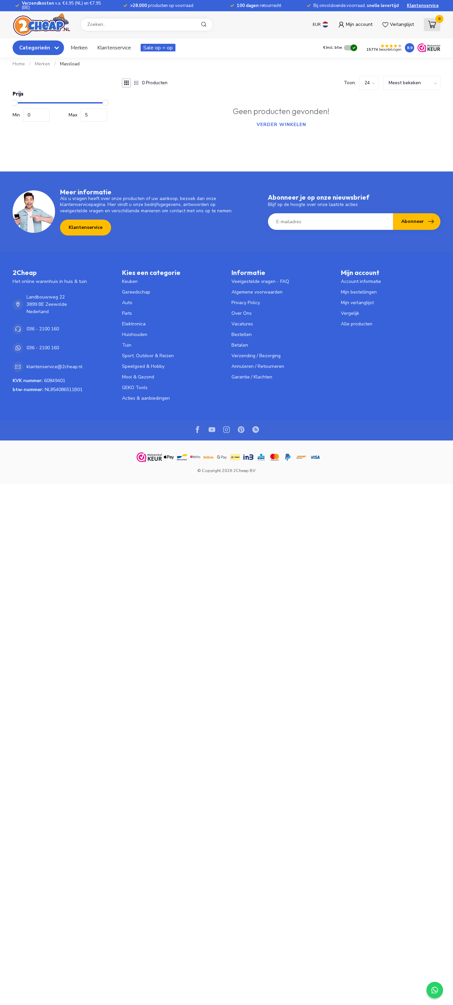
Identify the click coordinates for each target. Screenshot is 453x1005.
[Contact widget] (434, 990)
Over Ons (241, 313)
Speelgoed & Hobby (143, 366)
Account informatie (361, 281)
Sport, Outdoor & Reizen (148, 356)
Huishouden (134, 334)
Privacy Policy (245, 303)
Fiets (127, 313)
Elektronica (134, 324)
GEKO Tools (135, 387)
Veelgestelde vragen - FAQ (260, 281)
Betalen (239, 345)
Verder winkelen (281, 124)
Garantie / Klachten (251, 377)
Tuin (126, 345)
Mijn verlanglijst (357, 303)
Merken (79, 47)
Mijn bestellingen (359, 292)
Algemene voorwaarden (257, 292)
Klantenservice (423, 6)
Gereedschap (136, 292)
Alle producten (356, 324)
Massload (70, 64)
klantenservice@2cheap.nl (55, 367)
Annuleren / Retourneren (257, 366)
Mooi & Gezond (138, 377)
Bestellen (241, 334)
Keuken (130, 281)
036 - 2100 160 (43, 329)
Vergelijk (350, 313)
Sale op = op (158, 47)
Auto (127, 303)
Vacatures (242, 324)
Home (19, 64)
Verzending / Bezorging (256, 356)
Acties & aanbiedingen (146, 398)
